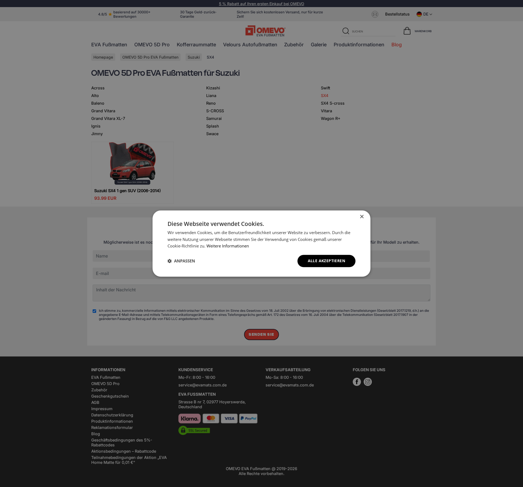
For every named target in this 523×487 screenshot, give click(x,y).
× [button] (362, 217)
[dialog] (261, 243)
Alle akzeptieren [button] (326, 260)
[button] (181, 261)
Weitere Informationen (227, 246)
